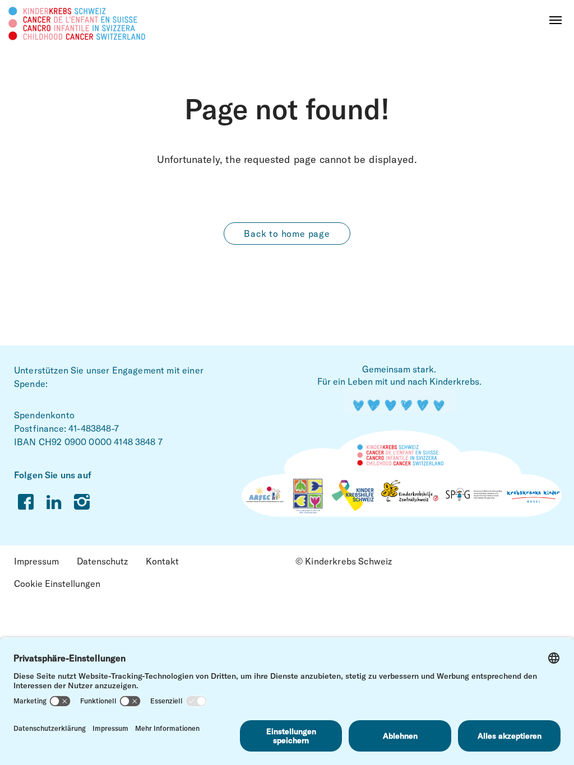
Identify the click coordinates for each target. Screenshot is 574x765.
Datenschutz (102, 561)
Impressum (36, 561)
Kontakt (162, 561)
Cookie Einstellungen (57, 583)
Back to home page (287, 233)
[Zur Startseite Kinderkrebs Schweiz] (77, 22)
